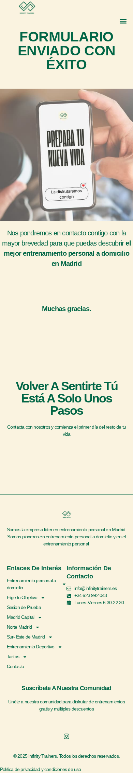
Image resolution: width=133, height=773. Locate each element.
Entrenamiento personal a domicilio (31, 584)
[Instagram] (66, 736)
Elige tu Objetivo (22, 597)
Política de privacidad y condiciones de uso (40, 769)
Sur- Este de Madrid (26, 637)
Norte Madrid (19, 627)
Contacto (15, 666)
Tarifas (13, 656)
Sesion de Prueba (24, 607)
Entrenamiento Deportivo (31, 646)
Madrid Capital (20, 617)
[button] (123, 20)
